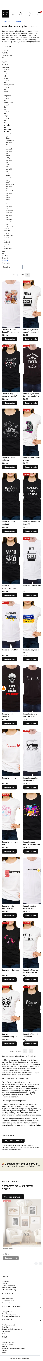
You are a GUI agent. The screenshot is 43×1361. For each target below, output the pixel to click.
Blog (3, 1333)
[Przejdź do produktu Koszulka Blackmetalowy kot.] (11, 1008)
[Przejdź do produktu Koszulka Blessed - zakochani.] (32, 1008)
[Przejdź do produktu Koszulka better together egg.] (32, 880)
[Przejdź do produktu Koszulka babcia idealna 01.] (11, 496)
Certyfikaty (5, 1327)
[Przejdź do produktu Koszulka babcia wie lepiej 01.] (32, 496)
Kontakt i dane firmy (8, 1342)
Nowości (5, 258)
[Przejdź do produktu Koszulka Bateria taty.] (32, 560)
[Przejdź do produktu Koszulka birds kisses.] (11, 944)
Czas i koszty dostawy (9, 1314)
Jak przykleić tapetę (9, 1290)
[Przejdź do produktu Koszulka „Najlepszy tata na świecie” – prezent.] (32, 368)
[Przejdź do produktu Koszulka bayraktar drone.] (32, 624)
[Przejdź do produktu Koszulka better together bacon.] (11, 880)
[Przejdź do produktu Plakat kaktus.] (22, 1223)
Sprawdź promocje (13, 1197)
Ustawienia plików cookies (11, 1329)
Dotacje (4, 1346)
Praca (4, 1353)
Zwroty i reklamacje (8, 1285)
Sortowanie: (6, 263)
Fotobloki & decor (7, 22)
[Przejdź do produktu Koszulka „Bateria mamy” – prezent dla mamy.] (32, 304)
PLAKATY (5, 53)
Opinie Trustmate (7, 1344)
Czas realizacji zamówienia (11, 1316)
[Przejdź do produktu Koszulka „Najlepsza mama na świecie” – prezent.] (11, 368)
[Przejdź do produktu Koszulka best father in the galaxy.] (32, 752)
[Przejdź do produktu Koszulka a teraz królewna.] (11, 432)
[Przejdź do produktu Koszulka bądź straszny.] (11, 688)
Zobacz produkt (9, 339)
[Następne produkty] (25, 1051)
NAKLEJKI (5, 65)
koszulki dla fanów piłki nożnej (6, 74)
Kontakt (4, 1283)
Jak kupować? (7, 1331)
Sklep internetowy (19, 1358)
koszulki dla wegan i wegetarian (7, 91)
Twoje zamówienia (8, 1301)
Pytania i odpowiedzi (9, 1288)
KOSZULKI (18, 22)
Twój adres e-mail (8, 1135)
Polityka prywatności (9, 1325)
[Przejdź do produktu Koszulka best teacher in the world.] (32, 816)
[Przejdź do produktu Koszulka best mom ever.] (11, 816)
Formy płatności (7, 1312)
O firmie (4, 1350)
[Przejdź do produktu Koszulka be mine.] (11, 752)
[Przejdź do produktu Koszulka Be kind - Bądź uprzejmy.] (32, 688)
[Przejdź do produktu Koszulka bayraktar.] (11, 624)
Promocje (5, 260)
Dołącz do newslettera (13, 1141)
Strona (15, 275)
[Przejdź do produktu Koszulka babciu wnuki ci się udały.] (11, 560)
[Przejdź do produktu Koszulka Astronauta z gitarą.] (32, 432)
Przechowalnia (7, 1303)
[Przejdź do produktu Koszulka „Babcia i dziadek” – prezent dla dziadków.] (11, 304)
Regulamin (5, 1281)
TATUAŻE (5, 50)
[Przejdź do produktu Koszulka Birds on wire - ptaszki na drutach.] (32, 944)
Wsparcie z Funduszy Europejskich (14, 1348)
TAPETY (4, 62)
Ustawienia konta (7, 1299)
